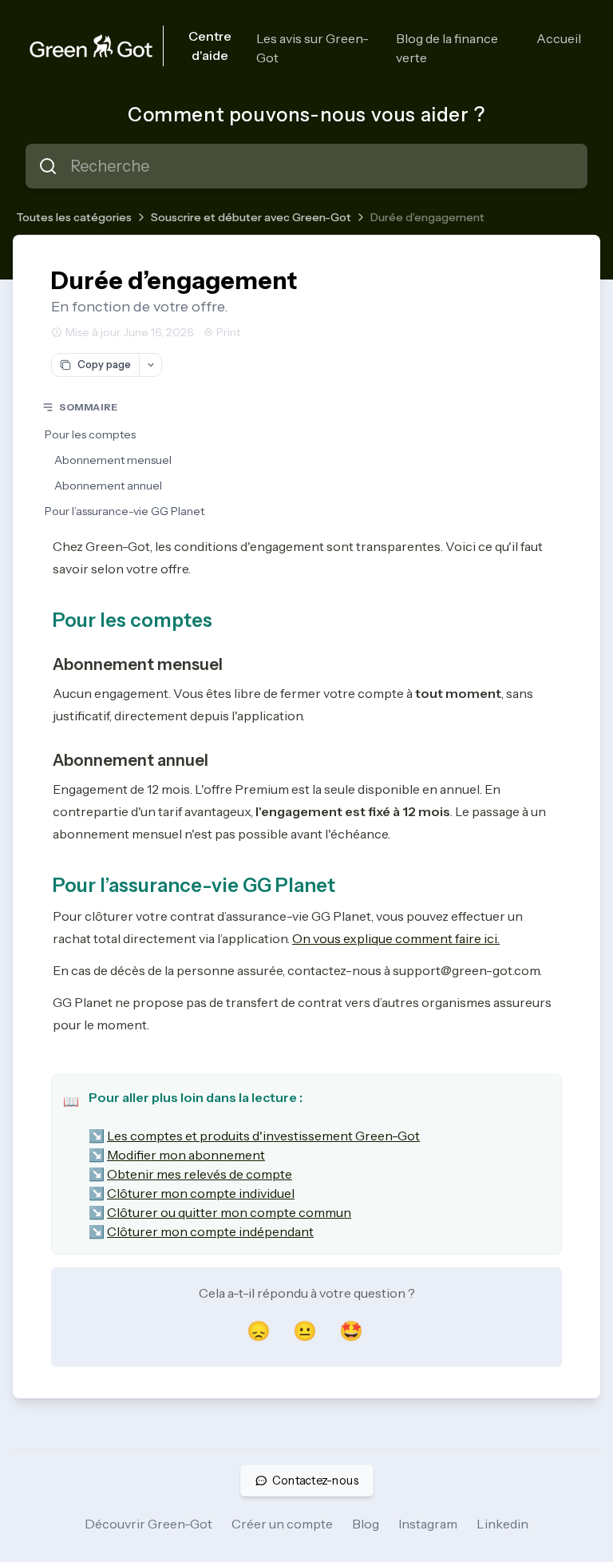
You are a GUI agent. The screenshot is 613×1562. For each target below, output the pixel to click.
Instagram (427, 1524)
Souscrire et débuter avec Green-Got (251, 217)
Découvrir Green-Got (148, 1524)
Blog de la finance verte (447, 47)
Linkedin (502, 1524)
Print (228, 332)
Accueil (558, 38)
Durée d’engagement (427, 217)
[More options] (150, 365)
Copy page (104, 364)
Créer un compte (282, 1524)
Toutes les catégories (74, 217)
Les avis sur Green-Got (312, 47)
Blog (365, 1524)
